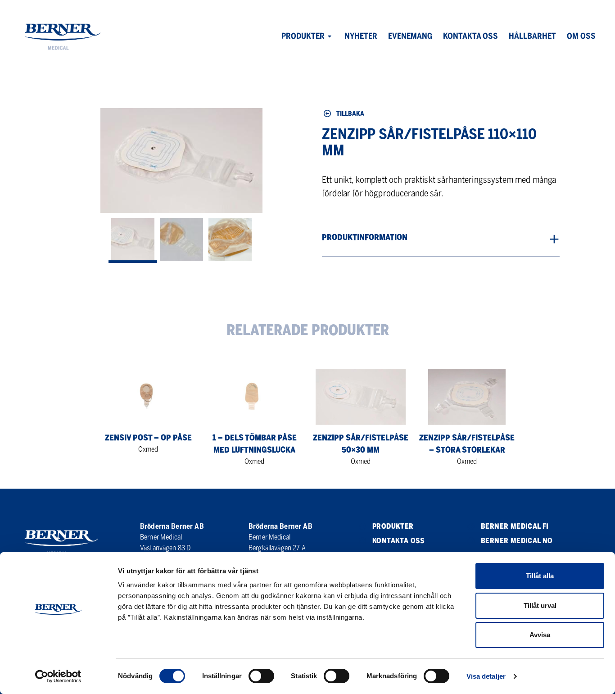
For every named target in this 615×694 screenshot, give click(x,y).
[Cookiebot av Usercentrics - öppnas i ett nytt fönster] (58, 676)
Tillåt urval (540, 605)
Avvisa (539, 635)
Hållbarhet (532, 36)
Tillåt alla (540, 576)
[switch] (261, 676)
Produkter (303, 36)
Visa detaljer (486, 676)
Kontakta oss (470, 36)
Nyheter (360, 36)
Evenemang (410, 36)
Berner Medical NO (517, 540)
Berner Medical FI (515, 526)
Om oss (581, 36)
